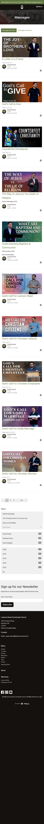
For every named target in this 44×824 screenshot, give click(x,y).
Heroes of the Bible (9, 523)
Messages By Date (8, 30)
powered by (21, 705)
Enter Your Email (6, 597)
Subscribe (7, 604)
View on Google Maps (8, 628)
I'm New (3, 651)
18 (21, 500)
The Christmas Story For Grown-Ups (15, 518)
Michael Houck (22, 538)
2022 (22, 567)
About (3, 649)
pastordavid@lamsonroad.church (17, 636)
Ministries (4, 655)
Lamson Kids (5, 680)
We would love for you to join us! (23, 2)
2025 (22, 554)
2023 (22, 563)
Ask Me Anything (8, 514)
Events (3, 653)
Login (40, 697)
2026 (22, 549)
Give (2, 660)
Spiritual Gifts (5, 664)
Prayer (3, 662)
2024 (22, 558)
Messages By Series (25, 30)
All (4, 572)
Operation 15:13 (6, 682)
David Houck (22, 534)
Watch (3, 657)
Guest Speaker (22, 543)
